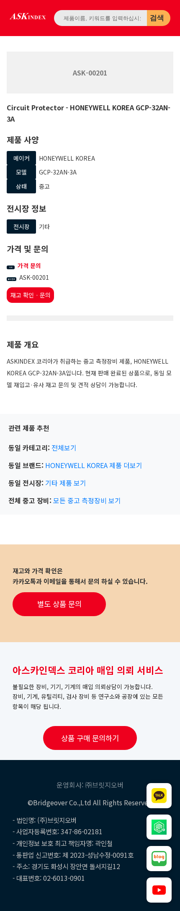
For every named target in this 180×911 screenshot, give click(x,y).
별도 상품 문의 (59, 604)
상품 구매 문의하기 (90, 738)
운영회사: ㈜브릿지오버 (90, 785)
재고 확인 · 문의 (30, 295)
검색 (157, 17)
